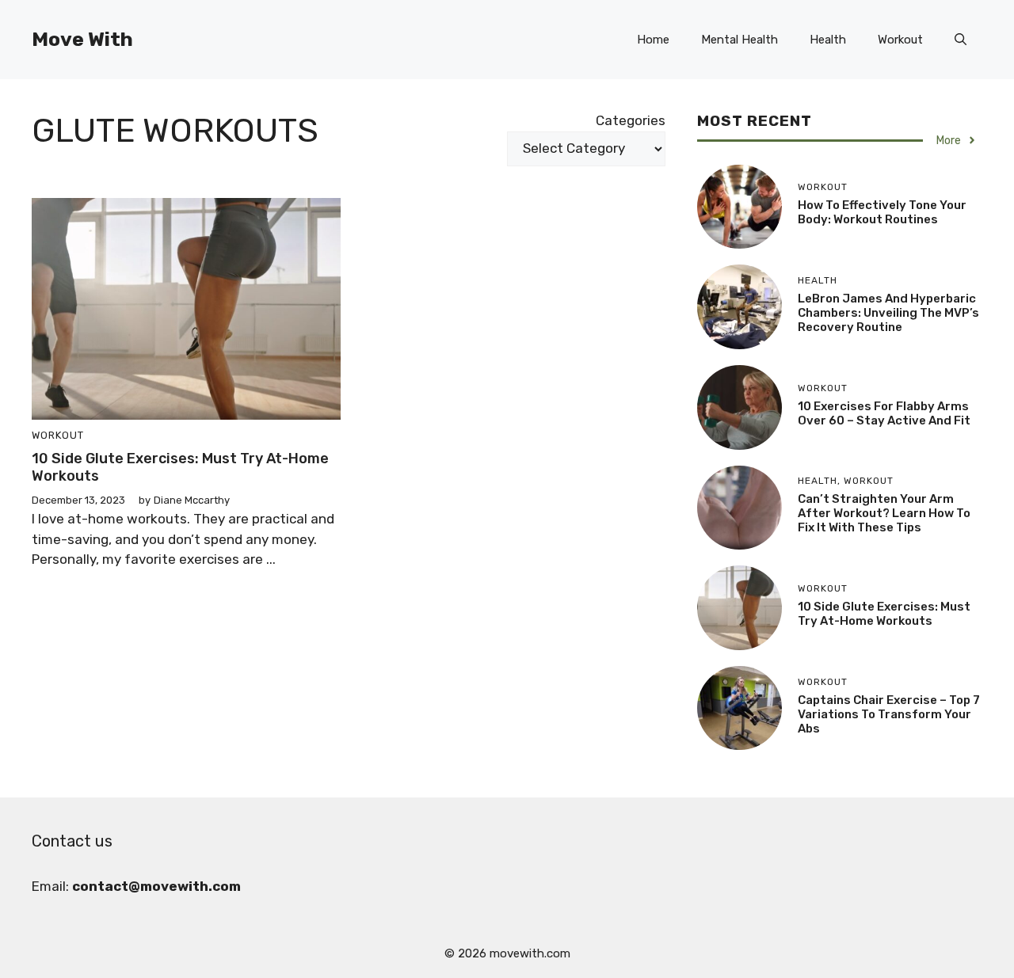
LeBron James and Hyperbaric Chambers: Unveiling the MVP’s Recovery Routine (888, 312)
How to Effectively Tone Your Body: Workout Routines (882, 212)
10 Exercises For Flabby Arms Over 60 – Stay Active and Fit (884, 413)
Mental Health (739, 39)
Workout (900, 39)
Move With (82, 39)
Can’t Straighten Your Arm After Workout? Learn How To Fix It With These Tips (884, 513)
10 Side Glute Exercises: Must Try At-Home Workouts (180, 467)
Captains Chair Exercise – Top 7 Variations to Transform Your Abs (889, 714)
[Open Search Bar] (960, 39)
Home (653, 39)
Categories (630, 120)
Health (828, 39)
